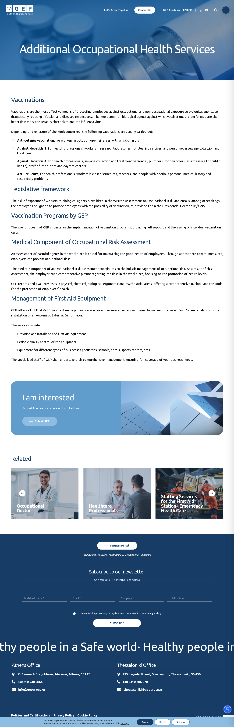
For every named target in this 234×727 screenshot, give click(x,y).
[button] (226, 10)
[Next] (212, 493)
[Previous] (22, 493)
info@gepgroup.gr (31, 689)
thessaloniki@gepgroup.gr (143, 689)
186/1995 (198, 206)
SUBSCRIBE (117, 623)
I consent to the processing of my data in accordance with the (119, 613)
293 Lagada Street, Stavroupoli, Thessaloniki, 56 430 (162, 674)
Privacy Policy (153, 613)
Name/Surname (44, 591)
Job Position (189, 591)
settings (125, 723)
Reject (163, 722)
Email (93, 591)
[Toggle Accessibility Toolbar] (227, 709)
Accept (145, 722)
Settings (181, 722)
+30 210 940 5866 (30, 682)
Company (141, 591)
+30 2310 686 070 (135, 682)
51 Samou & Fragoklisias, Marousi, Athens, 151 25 (53, 674)
